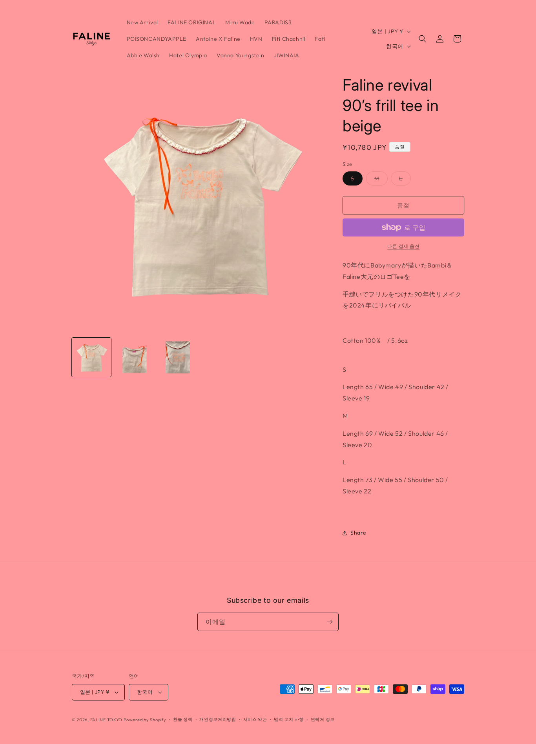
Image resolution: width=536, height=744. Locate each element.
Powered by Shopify (145, 719)
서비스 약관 (255, 719)
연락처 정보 (323, 719)
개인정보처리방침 (217, 719)
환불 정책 (183, 719)
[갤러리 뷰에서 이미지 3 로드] (177, 357)
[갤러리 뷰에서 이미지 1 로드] (91, 357)
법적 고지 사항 (289, 719)
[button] (422, 38)
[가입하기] (329, 622)
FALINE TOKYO (107, 719)
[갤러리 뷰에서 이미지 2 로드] (134, 357)
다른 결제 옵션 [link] (403, 246)
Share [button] (358, 532)
